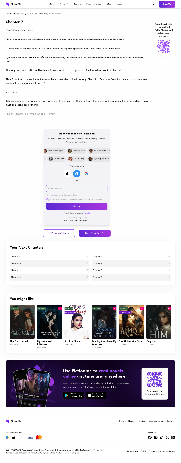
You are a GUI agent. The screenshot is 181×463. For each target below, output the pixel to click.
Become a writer (94, 4)
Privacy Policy (68, 220)
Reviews (77, 4)
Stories (142, 421)
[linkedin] (173, 438)
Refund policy (169, 452)
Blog (109, 4)
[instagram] (156, 438)
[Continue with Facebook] (76, 173)
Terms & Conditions (83, 220)
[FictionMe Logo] (13, 421)
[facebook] (150, 438)
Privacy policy (155, 452)
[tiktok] (161, 438)
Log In (87, 213)
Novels (64, 4)
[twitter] (167, 438)
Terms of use (132, 452)
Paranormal (19, 14)
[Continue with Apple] (67, 173)
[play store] (73, 395)
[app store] (96, 395)
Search (120, 4)
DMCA (143, 452)
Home (52, 4)
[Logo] (13, 4)
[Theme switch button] (153, 4)
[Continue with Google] (86, 173)
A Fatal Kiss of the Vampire (39, 14)
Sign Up (167, 4)
